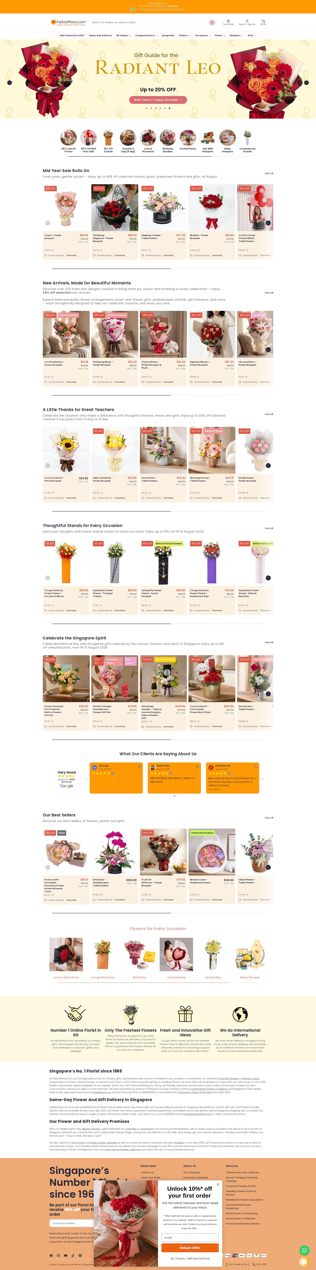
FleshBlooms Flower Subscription (244, 1207)
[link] (68, 141)
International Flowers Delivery (243, 1231)
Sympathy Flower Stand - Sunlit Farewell (151, 593)
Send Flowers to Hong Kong (242, 1221)
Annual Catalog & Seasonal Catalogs (242, 1187)
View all (269, 173)
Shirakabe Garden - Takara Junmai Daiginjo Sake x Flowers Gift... (151, 712)
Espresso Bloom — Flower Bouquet (200, 363)
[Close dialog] (218, 1184)
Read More (98, 789)
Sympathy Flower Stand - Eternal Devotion (249, 593)
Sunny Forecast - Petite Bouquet (54, 479)
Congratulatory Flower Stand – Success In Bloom (54, 593)
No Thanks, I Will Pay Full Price (190, 1258)
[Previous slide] (9, 82)
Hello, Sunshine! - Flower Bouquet (103, 479)
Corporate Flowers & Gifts (241, 1194)
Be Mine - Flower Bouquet (199, 237)
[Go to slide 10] (175, 804)
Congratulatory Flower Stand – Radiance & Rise (199, 593)
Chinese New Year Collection (242, 1180)
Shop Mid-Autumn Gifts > (158, 100)
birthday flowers (229, 1086)
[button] (124, 35)
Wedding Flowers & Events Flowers (241, 1201)
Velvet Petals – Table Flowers (247, 889)
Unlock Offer (190, 1247)
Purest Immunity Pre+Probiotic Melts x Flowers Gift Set (53, 711)
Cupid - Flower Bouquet (52, 237)
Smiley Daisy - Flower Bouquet (247, 479)
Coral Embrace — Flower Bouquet (54, 363)
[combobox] (152, 22)
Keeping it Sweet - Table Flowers (152, 237)
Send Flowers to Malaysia (240, 1226)
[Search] (212, 22)
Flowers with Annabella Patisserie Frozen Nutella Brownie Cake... (54, 893)
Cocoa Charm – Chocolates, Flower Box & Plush (200, 709)
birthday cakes (250, 1086)
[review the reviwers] (138, 767)
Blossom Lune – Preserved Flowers (200, 889)
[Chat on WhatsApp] (304, 1250)
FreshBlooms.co (101, 1100)
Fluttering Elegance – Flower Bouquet (103, 238)
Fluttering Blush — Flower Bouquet (103, 363)
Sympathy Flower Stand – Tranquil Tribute (103, 593)
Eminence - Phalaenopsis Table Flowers (101, 890)
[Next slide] (306, 82)
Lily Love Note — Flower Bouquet (247, 363)
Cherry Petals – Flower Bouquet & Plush (151, 365)
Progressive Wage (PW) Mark (195, 1100)
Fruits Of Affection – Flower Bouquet (152, 890)
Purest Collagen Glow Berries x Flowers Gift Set (102, 709)
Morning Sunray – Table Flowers (200, 479)
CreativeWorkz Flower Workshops (238, 1214)
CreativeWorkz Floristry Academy (208, 1097)
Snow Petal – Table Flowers (149, 479)
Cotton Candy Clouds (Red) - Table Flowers (247, 238)
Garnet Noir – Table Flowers (246, 708)
